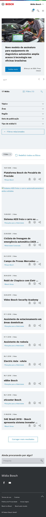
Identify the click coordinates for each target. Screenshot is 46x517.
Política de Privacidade (9, 501)
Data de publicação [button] (10, 119)
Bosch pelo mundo (21, 506)
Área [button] (4, 109)
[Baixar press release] (35, 179)
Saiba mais (13, 69)
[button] (39, 79)
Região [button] (5, 114)
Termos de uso (6, 497)
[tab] (23, 103)
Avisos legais (24, 501)
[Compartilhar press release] (40, 179)
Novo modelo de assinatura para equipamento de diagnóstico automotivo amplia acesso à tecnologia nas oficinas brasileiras (22, 54)
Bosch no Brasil (7, 506)
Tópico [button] (5, 104)
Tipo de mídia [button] (9, 124)
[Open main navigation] (42, 11)
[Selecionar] (30, 179)
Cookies (17, 497)
